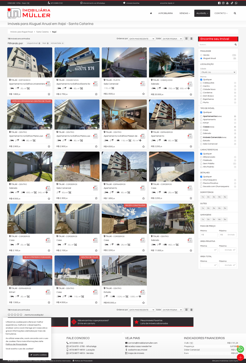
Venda (219, 55)
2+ (208, 197)
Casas (219, 127)
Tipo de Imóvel (207, 108)
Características (209, 150)
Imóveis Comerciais (219, 137)
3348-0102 (57, 3)
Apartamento (219, 120)
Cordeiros (219, 93)
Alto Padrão (219, 167)
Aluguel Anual (219, 58)
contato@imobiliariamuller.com (142, 343)
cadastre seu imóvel (137, 350)
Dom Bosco (219, 96)
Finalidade (205, 51)
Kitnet (219, 123)
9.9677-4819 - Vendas (81, 353)
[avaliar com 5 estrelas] (21, 314)
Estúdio (219, 141)
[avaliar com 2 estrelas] (12, 314)
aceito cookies (40, 355)
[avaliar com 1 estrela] (9, 314)
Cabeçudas (219, 83)
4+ (220, 197)
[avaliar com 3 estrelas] (15, 314)
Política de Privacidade (84, 361)
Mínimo (203, 231)
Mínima (203, 246)
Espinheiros (219, 99)
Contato (220, 13)
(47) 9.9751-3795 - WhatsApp (82, 346)
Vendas (183, 13)
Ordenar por (122, 39)
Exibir (158, 39)
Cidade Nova (219, 89)
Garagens (205, 215)
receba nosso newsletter (140, 346)
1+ (203, 197)
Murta (219, 102)
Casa (219, 130)
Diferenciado (219, 157)
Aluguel (201, 13)
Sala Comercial (219, 144)
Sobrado (219, 133)
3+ (214, 197)
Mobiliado (219, 160)
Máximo (222, 231)
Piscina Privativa (219, 183)
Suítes (203, 204)
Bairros (203, 77)
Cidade (203, 69)
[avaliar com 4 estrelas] (18, 314)
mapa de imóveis (136, 353)
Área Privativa (207, 241)
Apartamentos (219, 116)
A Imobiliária (165, 13)
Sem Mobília (219, 164)
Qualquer (207, 80)
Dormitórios (206, 192)
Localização (207, 64)
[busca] (235, 13)
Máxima (222, 246)
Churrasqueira (219, 180)
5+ (225, 197)
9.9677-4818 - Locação (82, 350)
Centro (219, 86)
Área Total (206, 257)
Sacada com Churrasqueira (219, 186)
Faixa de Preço (207, 226)
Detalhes (205, 173)
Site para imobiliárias (220, 361)
